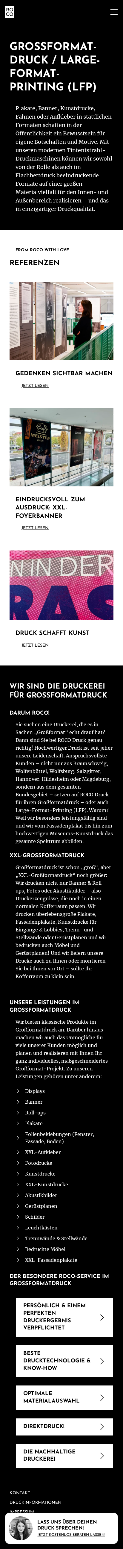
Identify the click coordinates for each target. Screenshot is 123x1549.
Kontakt (20, 1493)
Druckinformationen (35, 1502)
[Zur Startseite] (9, 12)
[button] (114, 12)
